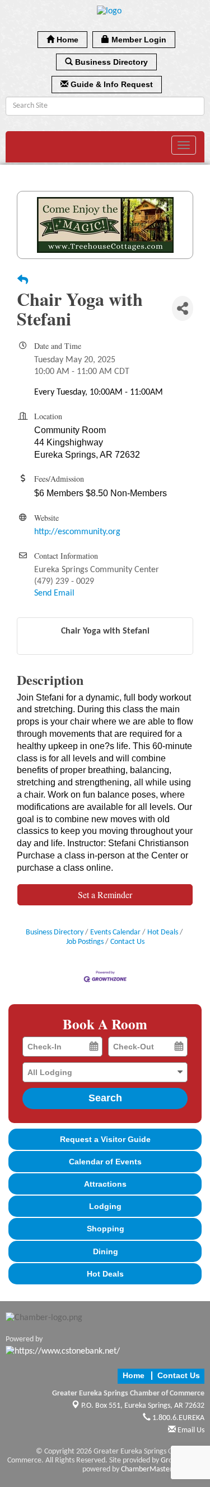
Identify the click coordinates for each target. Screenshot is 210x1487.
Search (105, 1098)
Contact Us (127, 942)
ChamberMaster (146, 1469)
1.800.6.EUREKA (177, 1418)
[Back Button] (22, 281)
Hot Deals (162, 932)
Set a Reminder (105, 894)
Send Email (54, 593)
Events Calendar (115, 932)
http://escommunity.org (77, 531)
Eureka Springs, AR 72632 (142, 1406)
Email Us (190, 1430)
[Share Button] (182, 308)
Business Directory (54, 932)
